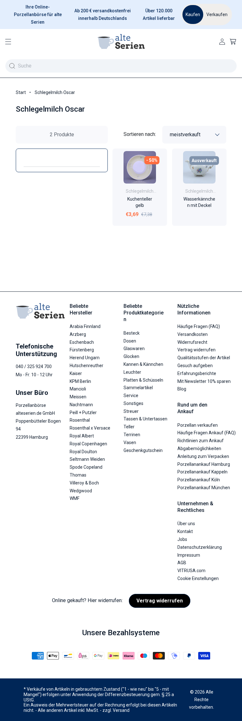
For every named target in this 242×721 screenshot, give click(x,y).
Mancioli (78, 388)
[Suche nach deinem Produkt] (12, 65)
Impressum (188, 555)
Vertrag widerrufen (196, 349)
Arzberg (78, 334)
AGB (181, 562)
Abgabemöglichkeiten (199, 448)
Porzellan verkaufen (197, 425)
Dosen (130, 340)
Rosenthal (80, 420)
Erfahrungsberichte (196, 373)
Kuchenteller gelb (139, 202)
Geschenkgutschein (143, 450)
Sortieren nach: (140, 134)
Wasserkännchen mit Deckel (199, 202)
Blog (181, 388)
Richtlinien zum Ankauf (200, 440)
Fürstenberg (82, 349)
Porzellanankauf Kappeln (202, 471)
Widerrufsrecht (192, 342)
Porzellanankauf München (203, 487)
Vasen (130, 442)
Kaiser (76, 373)
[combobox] (121, 65)
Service (131, 395)
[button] (8, 42)
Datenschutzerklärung (199, 547)
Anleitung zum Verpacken (203, 456)
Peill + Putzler (83, 412)
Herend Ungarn (85, 357)
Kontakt (185, 531)
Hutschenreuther (86, 365)
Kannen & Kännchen (143, 364)
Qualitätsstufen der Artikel (203, 357)
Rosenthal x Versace (90, 428)
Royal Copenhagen (88, 443)
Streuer (131, 411)
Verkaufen (217, 14)
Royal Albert (82, 435)
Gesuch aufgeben (195, 365)
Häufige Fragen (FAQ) (198, 326)
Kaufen (193, 14)
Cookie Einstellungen (198, 578)
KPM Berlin (80, 381)
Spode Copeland (86, 467)
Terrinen (132, 434)
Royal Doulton (83, 451)
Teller (129, 426)
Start (21, 92)
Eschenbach (82, 342)
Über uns (186, 523)
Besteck (132, 333)
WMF (74, 498)
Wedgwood (81, 490)
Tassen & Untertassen (145, 418)
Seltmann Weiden (87, 459)
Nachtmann (81, 404)
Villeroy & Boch (84, 482)
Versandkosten (192, 334)
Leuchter (132, 372)
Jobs (182, 539)
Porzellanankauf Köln (198, 479)
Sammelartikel (138, 387)
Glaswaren (134, 348)
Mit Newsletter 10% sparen (204, 381)
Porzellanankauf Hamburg (203, 464)
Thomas (78, 475)
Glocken (131, 356)
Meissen (78, 396)
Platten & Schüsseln (143, 380)
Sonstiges (133, 403)
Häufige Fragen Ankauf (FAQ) (206, 432)
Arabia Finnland (85, 326)
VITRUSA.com (191, 570)
